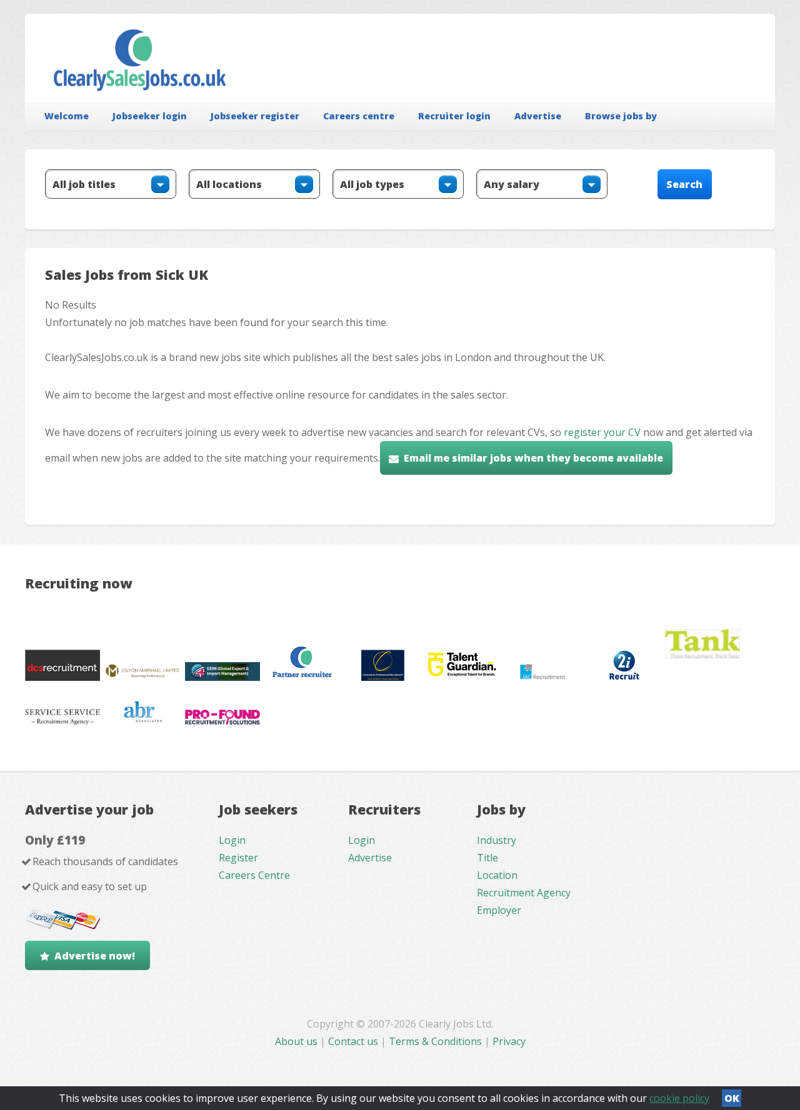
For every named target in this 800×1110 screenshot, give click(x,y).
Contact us (354, 1041)
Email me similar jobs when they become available (533, 458)
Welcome (66, 116)
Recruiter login (454, 116)
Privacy (509, 1041)
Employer (499, 910)
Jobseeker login (149, 116)
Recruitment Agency (524, 892)
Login (232, 840)
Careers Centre (254, 875)
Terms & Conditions (435, 1041)
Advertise (537, 116)
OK (731, 1098)
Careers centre (358, 116)
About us (297, 1041)
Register (238, 858)
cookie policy (679, 1098)
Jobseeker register (255, 116)
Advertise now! (94, 956)
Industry (496, 840)
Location (497, 875)
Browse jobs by (621, 116)
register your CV (602, 432)
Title (487, 858)
